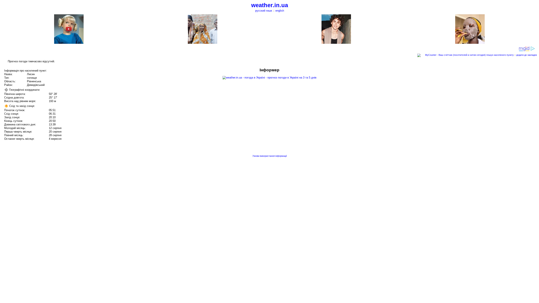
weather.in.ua (269, 5)
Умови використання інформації (269, 156)
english (279, 10)
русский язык (263, 10)
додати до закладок (526, 55)
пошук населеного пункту (500, 55)
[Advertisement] (496, 97)
